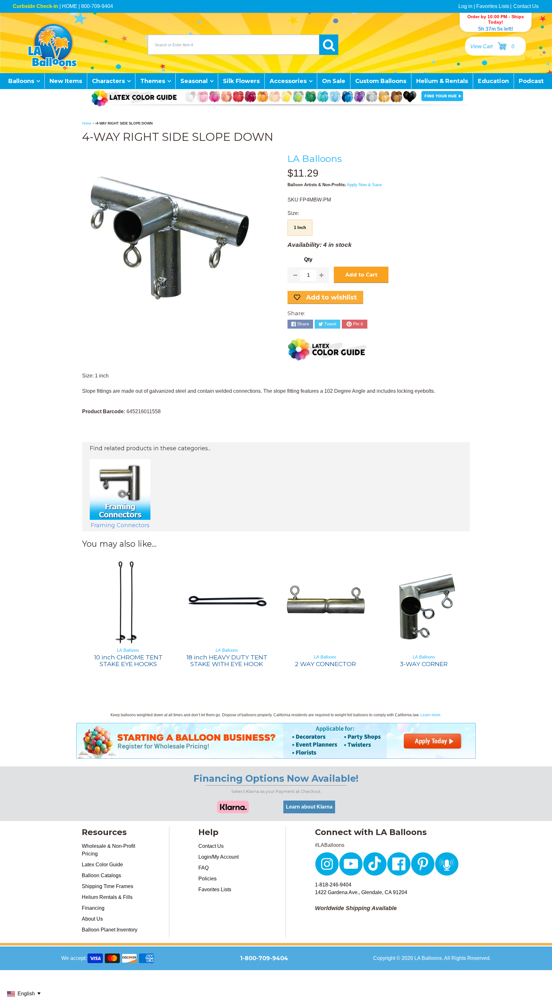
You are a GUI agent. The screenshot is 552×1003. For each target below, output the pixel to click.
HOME (69, 6)
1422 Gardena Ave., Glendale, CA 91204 (361, 892)
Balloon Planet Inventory (109, 929)
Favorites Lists (492, 6)
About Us (92, 919)
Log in (465, 6)
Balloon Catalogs (101, 875)
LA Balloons (315, 158)
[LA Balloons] (52, 45)
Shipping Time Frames (107, 886)
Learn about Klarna (309, 806)
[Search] (328, 44)
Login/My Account (218, 857)
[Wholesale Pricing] (276, 754)
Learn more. (430, 715)
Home (86, 123)
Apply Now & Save (364, 184)
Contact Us (526, 6)
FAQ (203, 867)
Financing (93, 908)
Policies (207, 878)
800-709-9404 (97, 6)
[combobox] (233, 44)
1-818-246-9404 (333, 884)
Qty (308, 259)
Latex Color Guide (102, 864)
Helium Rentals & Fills (107, 897)
